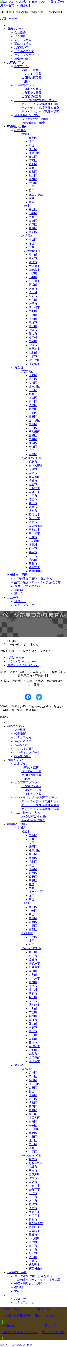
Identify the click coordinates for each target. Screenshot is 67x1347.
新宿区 (33, 409)
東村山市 (34, 529)
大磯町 (33, 273)
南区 (31, 201)
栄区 (31, 168)
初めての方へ (15, 726)
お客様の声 (21, 47)
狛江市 (33, 499)
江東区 (33, 397)
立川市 (33, 503)
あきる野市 (36, 465)
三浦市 (33, 345)
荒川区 (33, 378)
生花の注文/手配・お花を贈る (33, 578)
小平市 (33, 495)
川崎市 (25, 205)
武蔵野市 (34, 567)
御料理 (18, 589)
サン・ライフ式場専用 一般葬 (40, 111)
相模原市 (27, 235)
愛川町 (33, 254)
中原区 (33, 228)
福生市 (33, 552)
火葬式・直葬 (30, 70)
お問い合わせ (8, 18)
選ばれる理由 (22, 43)
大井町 (33, 277)
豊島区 (33, 435)
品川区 (33, 401)
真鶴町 (33, 341)
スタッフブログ (24, 604)
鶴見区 (33, 179)
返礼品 (18, 593)
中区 (31, 186)
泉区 (31, 145)
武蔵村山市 (36, 571)
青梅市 (33, 473)
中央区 (33, 239)
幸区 (31, 216)
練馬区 (33, 443)
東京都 (18, 367)
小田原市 (34, 281)
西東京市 (34, 514)
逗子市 (33, 303)
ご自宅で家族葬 (31, 96)
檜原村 (33, 544)
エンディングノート (27, 55)
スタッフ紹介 (22, 39)
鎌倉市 (33, 288)
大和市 (33, 356)
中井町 (33, 311)
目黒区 (33, 454)
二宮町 (33, 314)
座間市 (33, 296)
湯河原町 (34, 360)
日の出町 (34, 540)
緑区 (31, 198)
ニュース (13, 1294)
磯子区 (33, 149)
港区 (31, 450)
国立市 (33, 484)
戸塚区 (33, 183)
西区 (31, 190)
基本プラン (21, 66)
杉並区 (33, 412)
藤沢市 (33, 333)
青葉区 (33, 137)
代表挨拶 (20, 36)
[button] (17, 1312)
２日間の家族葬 (31, 77)
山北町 (33, 352)
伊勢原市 (34, 265)
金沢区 (33, 156)
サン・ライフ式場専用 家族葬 (40, 107)
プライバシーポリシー (21, 661)
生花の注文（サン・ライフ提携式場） (38, 582)
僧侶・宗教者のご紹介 (28, 586)
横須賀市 (34, 363)
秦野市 (33, 322)
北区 (31, 394)
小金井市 (34, 488)
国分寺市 (34, 491)
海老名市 (34, 269)
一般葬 (25, 81)
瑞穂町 (33, 559)
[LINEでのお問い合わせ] (16, 1344)
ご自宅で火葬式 (31, 88)
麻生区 (33, 209)
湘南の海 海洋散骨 (33, 122)
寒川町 (33, 299)
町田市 (33, 556)
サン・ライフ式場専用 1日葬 (39, 103)
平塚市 (33, 330)
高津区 (33, 220)
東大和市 (34, 533)
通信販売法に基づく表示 (23, 665)
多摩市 (33, 507)
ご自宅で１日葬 (31, 92)
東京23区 (27, 371)
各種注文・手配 (17, 1272)
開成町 (33, 284)
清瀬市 (33, 480)
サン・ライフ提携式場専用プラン (35, 100)
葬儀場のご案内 (17, 824)
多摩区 (33, 224)
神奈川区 (34, 152)
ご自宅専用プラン (25, 85)
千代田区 (34, 431)
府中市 (33, 548)
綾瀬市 (33, 262)
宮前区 (33, 232)
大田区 (33, 390)
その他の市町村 (31, 250)
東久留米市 (36, 525)
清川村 (33, 292)
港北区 (33, 164)
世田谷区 (34, 420)
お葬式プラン (15, 759)
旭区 (31, 141)
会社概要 (20, 32)
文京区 (33, 446)
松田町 (33, 337)
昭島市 (33, 461)
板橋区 (33, 382)
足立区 (33, 375)
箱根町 (33, 318)
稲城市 (33, 469)
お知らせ (20, 601)
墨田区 (33, 416)
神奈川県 (20, 130)
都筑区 (33, 175)
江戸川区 (34, 386)
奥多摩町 (34, 476)
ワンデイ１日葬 (31, 73)
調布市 (33, 510)
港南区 (33, 160)
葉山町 (33, 326)
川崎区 (33, 213)
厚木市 (33, 258)
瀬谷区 (33, 171)
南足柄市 (34, 348)
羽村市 (33, 522)
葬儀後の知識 (22, 58)
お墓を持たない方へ (27, 115)
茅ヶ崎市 (34, 307)
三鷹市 (33, 563)
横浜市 (25, 134)
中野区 (33, 439)
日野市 (33, 537)
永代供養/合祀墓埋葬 (34, 119)
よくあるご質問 (24, 51)
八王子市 (34, 518)
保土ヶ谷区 (36, 194)
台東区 (33, 424)
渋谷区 (33, 405)
